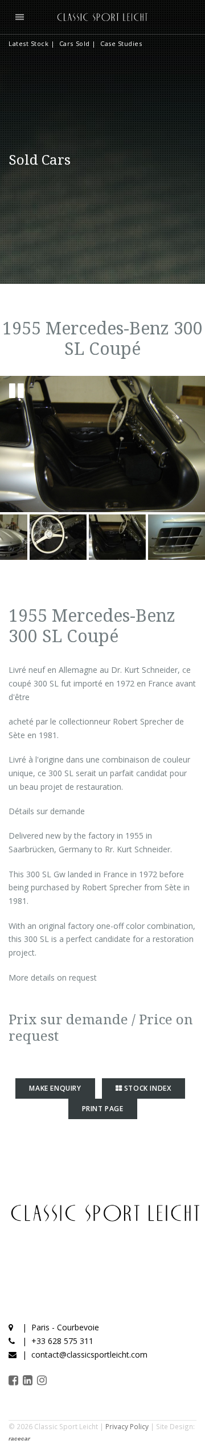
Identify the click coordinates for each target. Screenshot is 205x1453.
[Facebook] (14, 1380)
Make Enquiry (55, 1088)
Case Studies (121, 43)
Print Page (103, 1108)
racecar (19, 1438)
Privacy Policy (127, 1426)
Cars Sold (74, 43)
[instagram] (42, 1380)
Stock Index (146, 1088)
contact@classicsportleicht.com (89, 1354)
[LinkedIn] (28, 1380)
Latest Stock (29, 43)
